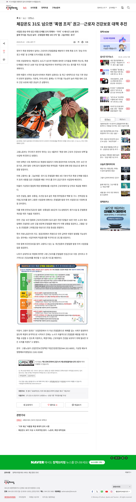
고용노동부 (30, 42)
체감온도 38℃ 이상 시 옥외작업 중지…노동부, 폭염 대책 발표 (42, 430)
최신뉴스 (123, 119)
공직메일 (112, 8)
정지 (122, 457)
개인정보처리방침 (9, 497)
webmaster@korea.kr (69, 491)
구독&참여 (56, 7)
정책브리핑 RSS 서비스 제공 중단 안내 (25, 472)
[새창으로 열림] (82, 42)
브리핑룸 (34, 7)
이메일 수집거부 (34, 497)
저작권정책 (23, 376)
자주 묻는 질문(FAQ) (48, 497)
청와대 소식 (101, 8)
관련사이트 (116, 486)
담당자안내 (31, 376)
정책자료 (44, 7)
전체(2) (19, 420)
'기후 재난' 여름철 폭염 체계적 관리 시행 (33, 426)
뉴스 (25, 7)
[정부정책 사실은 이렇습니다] (115, 47)
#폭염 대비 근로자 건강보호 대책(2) (35, 420)
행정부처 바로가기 (122, 491)
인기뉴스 (108, 119)
